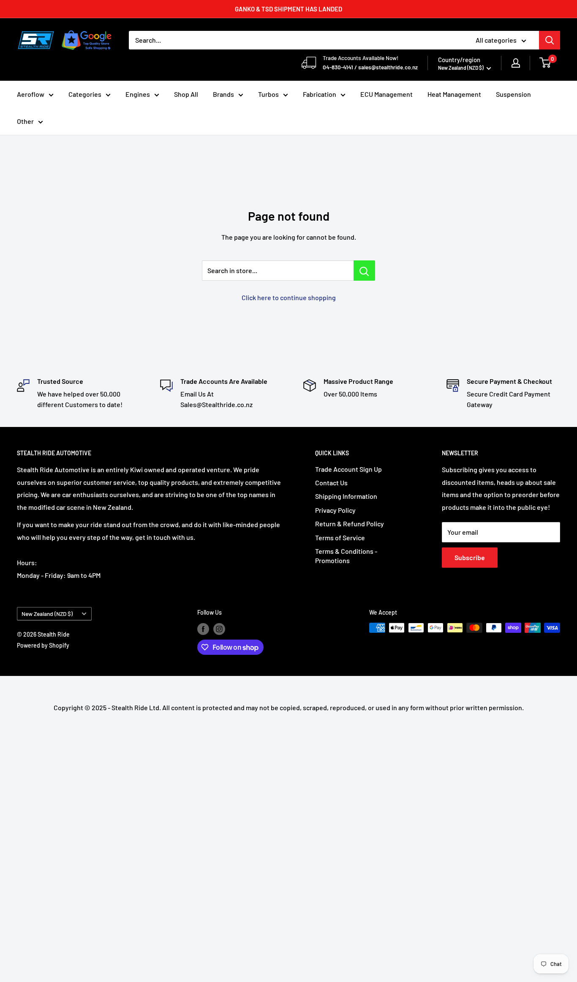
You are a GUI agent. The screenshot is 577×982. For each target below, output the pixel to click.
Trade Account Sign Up (348, 469)
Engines (137, 94)
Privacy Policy (335, 510)
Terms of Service (340, 537)
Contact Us (331, 483)
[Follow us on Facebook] (203, 629)
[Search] (549, 40)
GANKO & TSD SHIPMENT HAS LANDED (288, 9)
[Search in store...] (364, 270)
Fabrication (319, 94)
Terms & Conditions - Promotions (346, 555)
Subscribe (470, 557)
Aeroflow (30, 94)
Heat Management (454, 94)
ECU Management (386, 94)
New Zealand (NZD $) (47, 613)
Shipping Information (346, 496)
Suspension (513, 94)
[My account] (516, 63)
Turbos (268, 94)
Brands (223, 94)
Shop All (186, 94)
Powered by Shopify (43, 645)
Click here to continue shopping (289, 297)
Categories (84, 94)
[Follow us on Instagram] (219, 629)
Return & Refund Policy (349, 524)
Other (25, 121)
